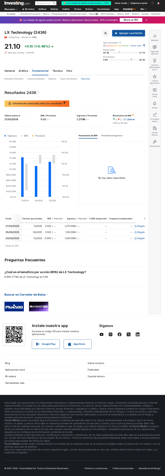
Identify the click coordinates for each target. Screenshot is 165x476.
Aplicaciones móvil (15, 369)
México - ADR (123, 14)
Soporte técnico (96, 376)
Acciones (11, 14)
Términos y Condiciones (95, 468)
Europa (145, 14)
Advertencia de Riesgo (149, 468)
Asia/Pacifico (156, 14)
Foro (69, 70)
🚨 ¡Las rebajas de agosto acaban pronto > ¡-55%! (86, 3)
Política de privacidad (123, 468)
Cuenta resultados (36, 79)
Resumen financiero (14, 79)
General (10, 70)
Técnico (57, 70)
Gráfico (23, 70)
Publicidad (93, 369)
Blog (7, 363)
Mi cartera (10, 376)
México (46, 14)
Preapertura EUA (59, 14)
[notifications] (152, 3)
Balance (52, 79)
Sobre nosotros (96, 363)
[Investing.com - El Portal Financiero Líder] (17, 3)
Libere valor (135, 45)
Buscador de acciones (30, 14)
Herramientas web (14, 383)
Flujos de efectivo (68, 79)
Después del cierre (78, 14)
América (135, 14)
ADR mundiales (108, 14)
